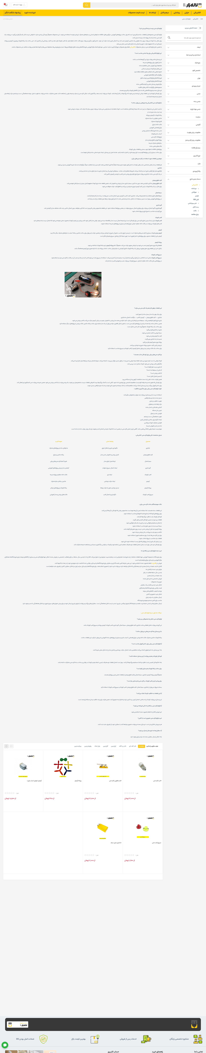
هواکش (194, 192)
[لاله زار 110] (192, 5)
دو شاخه (194, 189)
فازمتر (197, 196)
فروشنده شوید (30, 12)
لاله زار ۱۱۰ (153, 563)
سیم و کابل (165, 12)
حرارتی (186, 12)
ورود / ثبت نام (17, 5)
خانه (202, 19)
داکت (195, 211)
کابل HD (196, 200)
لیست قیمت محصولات (136, 12)
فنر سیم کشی (192, 203)
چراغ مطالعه (195, 214)
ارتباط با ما (152, 12)
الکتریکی (197, 12)
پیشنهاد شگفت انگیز (13, 12)
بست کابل (196, 207)
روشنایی (177, 12)
